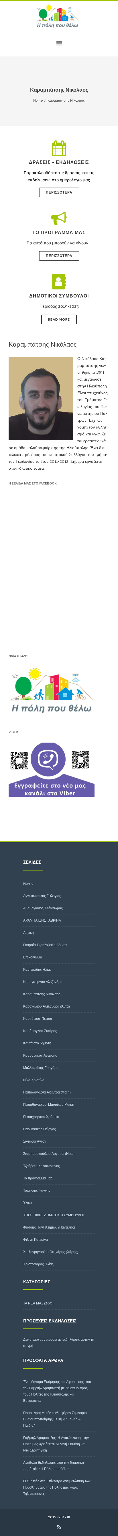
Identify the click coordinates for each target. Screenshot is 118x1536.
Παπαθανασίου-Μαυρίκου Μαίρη (48, 1104)
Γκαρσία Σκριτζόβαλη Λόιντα (45, 945)
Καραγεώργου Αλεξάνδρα (42, 982)
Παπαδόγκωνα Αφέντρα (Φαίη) (47, 1092)
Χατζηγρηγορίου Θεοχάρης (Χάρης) (50, 1252)
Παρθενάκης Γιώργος (39, 1129)
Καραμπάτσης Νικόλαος (41, 994)
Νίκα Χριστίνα (33, 1080)
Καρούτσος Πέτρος (38, 1018)
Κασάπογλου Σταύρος (40, 1031)
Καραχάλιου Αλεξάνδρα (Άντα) (46, 1006)
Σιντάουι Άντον (34, 1141)
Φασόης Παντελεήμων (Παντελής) (49, 1227)
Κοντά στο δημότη (37, 1043)
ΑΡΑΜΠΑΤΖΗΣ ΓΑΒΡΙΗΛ (42, 920)
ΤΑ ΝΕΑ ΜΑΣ (33, 1303)
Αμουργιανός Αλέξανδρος (43, 908)
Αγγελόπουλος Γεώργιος (42, 896)
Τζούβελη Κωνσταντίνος (41, 1166)
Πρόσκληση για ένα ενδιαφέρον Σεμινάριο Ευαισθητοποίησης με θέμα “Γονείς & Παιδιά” (55, 1419)
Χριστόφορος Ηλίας (38, 1264)
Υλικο (27, 1203)
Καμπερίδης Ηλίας (37, 969)
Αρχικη (28, 932)
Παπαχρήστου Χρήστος (41, 1117)
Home (28, 883)
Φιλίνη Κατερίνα (35, 1239)
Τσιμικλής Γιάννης (36, 1190)
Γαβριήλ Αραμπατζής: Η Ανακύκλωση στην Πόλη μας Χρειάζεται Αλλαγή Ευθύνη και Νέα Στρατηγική (56, 1444)
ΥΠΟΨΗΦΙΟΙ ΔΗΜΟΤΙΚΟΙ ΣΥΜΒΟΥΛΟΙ (53, 1215)
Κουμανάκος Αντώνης (40, 1055)
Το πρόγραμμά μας (37, 1178)
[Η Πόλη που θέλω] (59, 16)
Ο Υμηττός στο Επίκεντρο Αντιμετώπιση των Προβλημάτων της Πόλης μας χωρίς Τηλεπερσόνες (57, 1487)
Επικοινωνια (32, 957)
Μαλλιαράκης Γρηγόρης (41, 1067)
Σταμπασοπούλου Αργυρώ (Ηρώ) (48, 1153)
